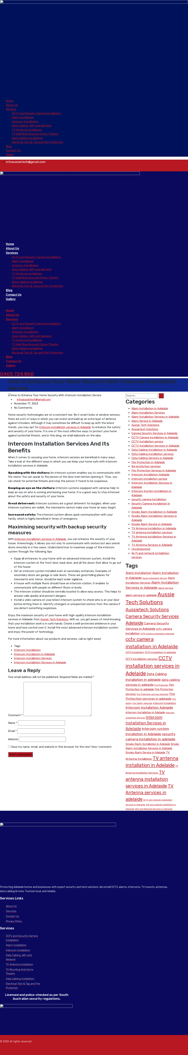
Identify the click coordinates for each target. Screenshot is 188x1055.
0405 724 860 (17, 374)
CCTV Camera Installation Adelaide (157, 634)
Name (12, 723)
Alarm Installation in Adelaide (149, 408)
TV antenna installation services (151, 532)
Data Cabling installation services (152, 454)
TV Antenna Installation (27, 130)
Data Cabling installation (27, 138)
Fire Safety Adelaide (142, 703)
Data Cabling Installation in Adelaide (154, 449)
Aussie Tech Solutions (54, 619)
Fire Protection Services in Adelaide (153, 470)
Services (11, 109)
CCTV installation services (142, 659)
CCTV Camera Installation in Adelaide (154, 437)
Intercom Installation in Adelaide (34, 654)
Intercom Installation (25, 121)
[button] (94, 97)
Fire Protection (161, 685)
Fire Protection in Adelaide (148, 462)
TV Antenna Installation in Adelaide (153, 528)
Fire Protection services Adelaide (153, 694)
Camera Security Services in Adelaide (154, 433)
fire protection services (146, 466)
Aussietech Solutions (144, 429)
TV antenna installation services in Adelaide (147, 778)
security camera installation (148, 499)
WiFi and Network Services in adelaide (153, 809)
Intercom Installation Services (33, 658)
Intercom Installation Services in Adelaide (40, 662)
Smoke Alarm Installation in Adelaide (154, 512)
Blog (9, 146)
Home (9, 100)
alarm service (165, 588)
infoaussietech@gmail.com (34, 399)
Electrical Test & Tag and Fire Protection (37, 142)
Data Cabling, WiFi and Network (31, 125)
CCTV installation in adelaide (160, 652)
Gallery (10, 154)
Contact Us (13, 150)
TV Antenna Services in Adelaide (151, 545)
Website (13, 739)
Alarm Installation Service (154, 578)
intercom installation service (149, 478)
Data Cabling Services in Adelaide (152, 458)
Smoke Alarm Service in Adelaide (151, 524)
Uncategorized (140, 549)
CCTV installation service (147, 441)
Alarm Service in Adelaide (147, 421)
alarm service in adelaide (141, 595)
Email (12, 731)
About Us (12, 105)
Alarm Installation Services (148, 412)
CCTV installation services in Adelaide (153, 666)
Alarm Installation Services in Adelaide (155, 416)
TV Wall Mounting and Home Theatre (35, 134)
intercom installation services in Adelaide (65, 427)
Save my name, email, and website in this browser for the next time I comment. (61, 746)
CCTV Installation (135, 652)
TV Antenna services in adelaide (149, 792)
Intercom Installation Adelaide (150, 474)
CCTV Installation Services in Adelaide (155, 445)
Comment (15, 715)
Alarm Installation (23, 117)
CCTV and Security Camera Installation (36, 113)
